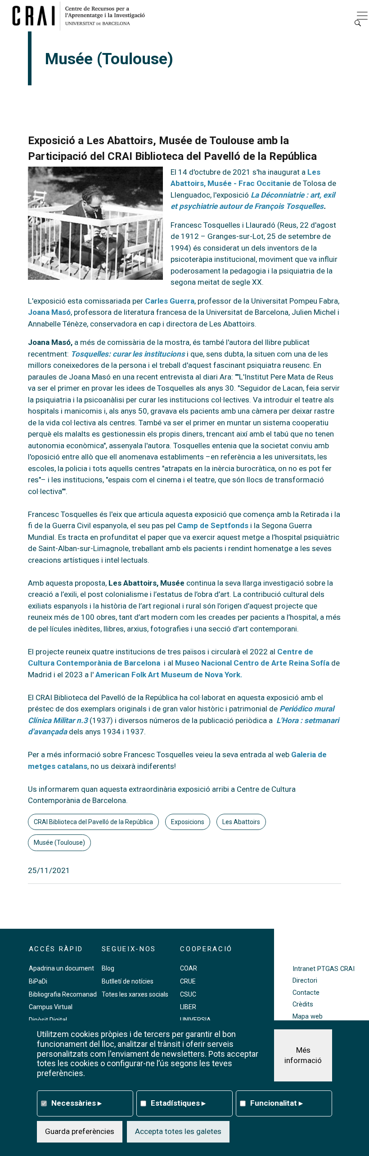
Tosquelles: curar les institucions (128, 353)
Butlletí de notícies (127, 981)
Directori (304, 980)
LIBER (188, 1006)
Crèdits (302, 1004)
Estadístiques (178, 1103)
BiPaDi (38, 981)
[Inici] (82, 15)
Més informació (303, 1055)
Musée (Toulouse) (59, 842)
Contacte (306, 993)
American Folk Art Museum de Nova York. (169, 674)
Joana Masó (49, 312)
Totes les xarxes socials (135, 994)
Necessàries (76, 1103)
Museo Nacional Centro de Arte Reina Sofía (251, 662)
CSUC (188, 994)
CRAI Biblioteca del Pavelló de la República (93, 821)
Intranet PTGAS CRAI (323, 969)
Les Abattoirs (241, 821)
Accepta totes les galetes (178, 1131)
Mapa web (307, 1016)
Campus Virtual (50, 1006)
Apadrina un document (61, 968)
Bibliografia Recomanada (64, 994)
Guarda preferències (79, 1131)
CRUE (188, 981)
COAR (188, 968)
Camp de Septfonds (213, 525)
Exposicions (187, 821)
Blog (108, 968)
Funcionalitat (276, 1103)
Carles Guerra (169, 300)
